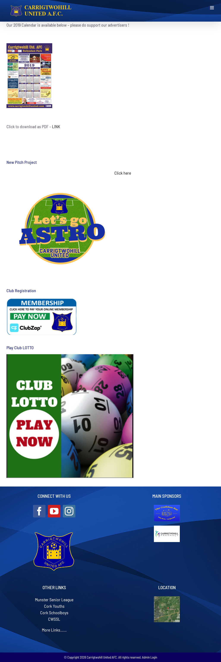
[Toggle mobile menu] (212, 7)
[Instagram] (69, 511)
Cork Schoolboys (54, 612)
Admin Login (149, 657)
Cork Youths (54, 606)
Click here (122, 172)
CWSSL (54, 619)
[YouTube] (54, 511)
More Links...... (54, 629)
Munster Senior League (54, 599)
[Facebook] (39, 511)
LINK (56, 126)
